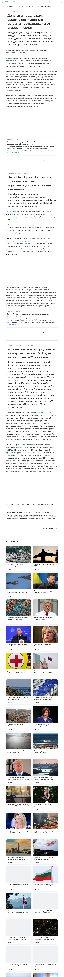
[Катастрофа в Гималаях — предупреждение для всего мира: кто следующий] (18, 558)
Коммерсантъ (21, 345)
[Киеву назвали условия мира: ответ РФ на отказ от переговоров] (45, 611)
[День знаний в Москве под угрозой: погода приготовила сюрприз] (45, 798)
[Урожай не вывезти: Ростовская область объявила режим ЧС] (45, 771)
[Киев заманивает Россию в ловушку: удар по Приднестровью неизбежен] (45, 718)
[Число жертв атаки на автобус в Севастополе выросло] (45, 851)
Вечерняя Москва (23, 173)
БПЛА (53, 453)
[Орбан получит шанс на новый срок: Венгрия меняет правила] (18, 638)
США (28, 246)
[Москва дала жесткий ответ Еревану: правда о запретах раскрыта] (45, 665)
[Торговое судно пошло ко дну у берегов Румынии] (45, 745)
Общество (26, 11)
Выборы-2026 (13, 6)
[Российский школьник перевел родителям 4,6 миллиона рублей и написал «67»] (18, 798)
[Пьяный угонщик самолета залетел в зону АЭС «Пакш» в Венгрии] (18, 585)
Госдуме (11, 58)
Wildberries (25, 447)
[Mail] (6, 2)
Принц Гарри (11, 211)
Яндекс (12, 453)
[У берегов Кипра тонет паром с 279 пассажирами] (18, 691)
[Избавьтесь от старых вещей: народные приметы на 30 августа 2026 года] (18, 931)
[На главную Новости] (11, 2)
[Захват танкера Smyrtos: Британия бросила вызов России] (18, 745)
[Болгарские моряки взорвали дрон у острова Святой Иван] (45, 878)
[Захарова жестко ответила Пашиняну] (45, 638)
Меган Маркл (26, 243)
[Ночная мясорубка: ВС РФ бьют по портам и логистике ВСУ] (45, 905)
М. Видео (42, 413)
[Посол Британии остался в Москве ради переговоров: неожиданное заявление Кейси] (18, 851)
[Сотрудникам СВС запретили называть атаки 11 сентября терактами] (18, 958)
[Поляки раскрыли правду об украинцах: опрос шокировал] (45, 691)
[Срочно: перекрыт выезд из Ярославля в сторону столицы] (45, 931)
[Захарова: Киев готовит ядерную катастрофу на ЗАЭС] (18, 825)
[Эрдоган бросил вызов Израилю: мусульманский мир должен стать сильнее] (45, 958)
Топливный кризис (45, 6)
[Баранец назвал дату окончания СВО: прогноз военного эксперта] (45, 558)
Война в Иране (25, 6)
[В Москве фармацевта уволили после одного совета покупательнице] (18, 878)
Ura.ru (19, 11)
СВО (34, 6)
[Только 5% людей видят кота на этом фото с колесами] (18, 611)
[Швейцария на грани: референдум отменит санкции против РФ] (18, 905)
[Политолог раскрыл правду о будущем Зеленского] (45, 585)
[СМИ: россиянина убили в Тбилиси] (18, 718)
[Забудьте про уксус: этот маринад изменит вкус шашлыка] (45, 825)
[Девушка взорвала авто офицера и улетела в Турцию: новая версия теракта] (18, 665)
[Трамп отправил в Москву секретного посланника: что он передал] (18, 771)
